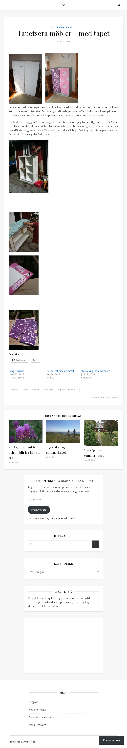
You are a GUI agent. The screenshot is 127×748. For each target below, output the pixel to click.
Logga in (33, 702)
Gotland (58, 27)
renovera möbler (31, 389)
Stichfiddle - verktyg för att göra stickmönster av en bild (59, 598)
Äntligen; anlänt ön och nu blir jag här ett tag (24, 452)
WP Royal (30, 741)
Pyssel (70, 27)
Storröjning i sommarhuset (95, 371)
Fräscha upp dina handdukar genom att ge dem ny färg (59, 602)
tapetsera (48, 389)
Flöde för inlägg (37, 709)
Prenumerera (38, 509)
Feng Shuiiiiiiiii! (16, 371)
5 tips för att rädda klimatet (59, 371)
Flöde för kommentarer (42, 717)
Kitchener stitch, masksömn (43, 606)
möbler (14, 389)
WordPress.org (37, 724)
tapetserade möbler (67, 389)
